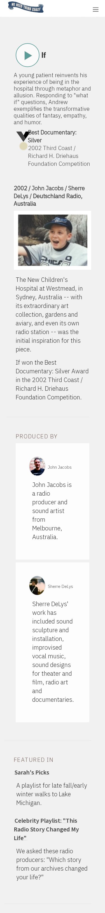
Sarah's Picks (32, 772)
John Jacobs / (50, 188)
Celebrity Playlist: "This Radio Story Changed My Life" (46, 829)
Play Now (27, 55)
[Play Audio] (65, 8)
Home (6, 2)
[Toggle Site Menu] (95, 9)
